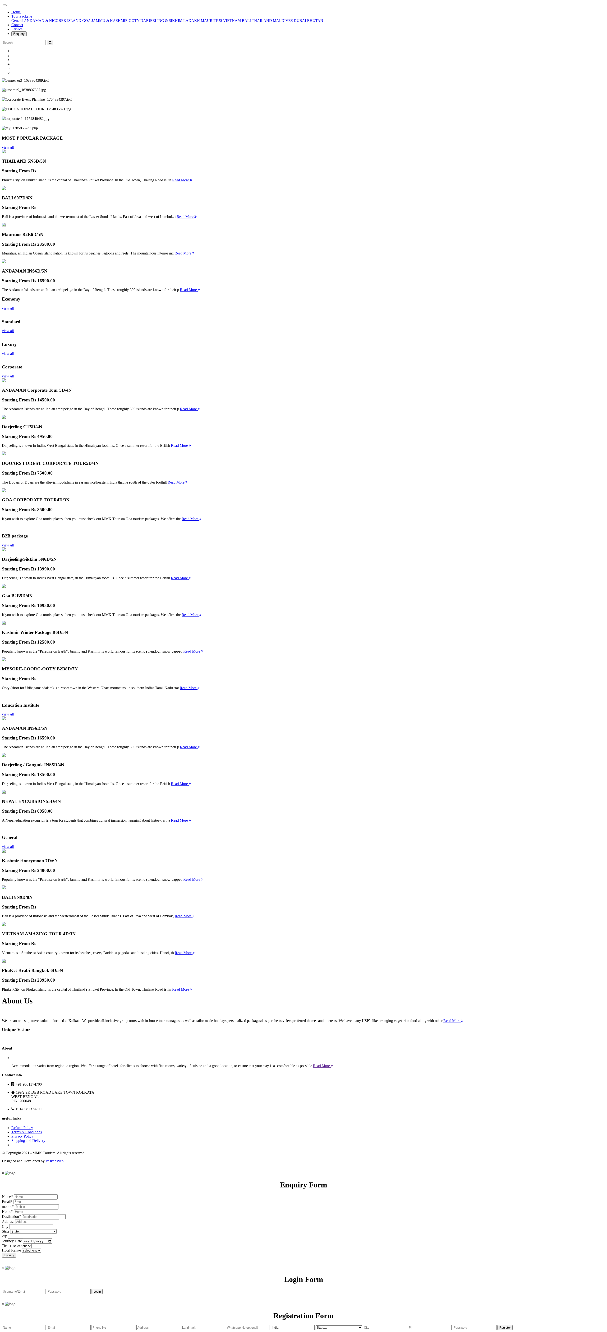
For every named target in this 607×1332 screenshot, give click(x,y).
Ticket (6, 1246)
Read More (181, 180)
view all (8, 147)
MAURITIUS (211, 21)
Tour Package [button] (21, 16)
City (5, 1226)
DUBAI (300, 21)
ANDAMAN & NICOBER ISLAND (52, 21)
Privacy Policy (22, 1136)
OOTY (134, 21)
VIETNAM (232, 21)
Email (6, 1202)
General (17, 21)
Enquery (19, 34)
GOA (86, 21)
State (5, 1231)
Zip (4, 1236)
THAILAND (262, 21)
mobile (7, 1207)
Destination (10, 1216)
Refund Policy (22, 1128)
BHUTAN (315, 21)
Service (17, 29)
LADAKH (191, 21)
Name (6, 1197)
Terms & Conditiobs (26, 1132)
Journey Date (12, 1241)
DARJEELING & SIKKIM (161, 21)
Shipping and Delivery (28, 1141)
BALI (246, 21)
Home (16, 12)
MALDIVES (283, 21)
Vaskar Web (55, 1161)
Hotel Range (11, 1250)
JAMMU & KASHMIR (110, 21)
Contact (17, 25)
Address (8, 1221)
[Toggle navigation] (5, 5)
